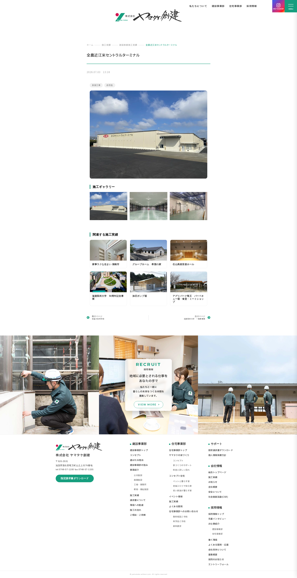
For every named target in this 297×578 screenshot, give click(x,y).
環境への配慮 (136, 505)
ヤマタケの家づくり (179, 455)
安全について (215, 492)
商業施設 (138, 480)
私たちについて (198, 6)
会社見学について (217, 549)
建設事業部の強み (139, 465)
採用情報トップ (216, 514)
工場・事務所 (140, 484)
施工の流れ (135, 510)
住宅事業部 (235, 6)
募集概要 (212, 554)
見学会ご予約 (179, 521)
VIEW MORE (147, 404)
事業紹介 (134, 470)
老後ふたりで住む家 (182, 486)
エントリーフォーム (218, 564)
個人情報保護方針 (217, 455)
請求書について (138, 500)
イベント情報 (176, 496)
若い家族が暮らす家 (182, 490)
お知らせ (212, 482)
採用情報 (252, 6)
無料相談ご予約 (180, 516)
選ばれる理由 (136, 460)
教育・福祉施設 (141, 489)
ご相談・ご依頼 (138, 515)
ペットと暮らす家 (181, 481)
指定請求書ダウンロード (75, 478)
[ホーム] (148, 15)
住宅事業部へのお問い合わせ (183, 511)
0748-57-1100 (66, 469)
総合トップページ (217, 472)
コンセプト (135, 455)
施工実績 (106, 44)
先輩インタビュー (217, 519)
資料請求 (177, 526)
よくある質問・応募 (218, 544)
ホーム (90, 44)
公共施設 (138, 475)
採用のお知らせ (216, 559)
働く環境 (212, 540)
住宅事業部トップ (178, 450)
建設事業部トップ (139, 450)
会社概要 (212, 487)
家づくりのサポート (182, 465)
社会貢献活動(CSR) (218, 497)
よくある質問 (176, 506)
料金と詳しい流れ (181, 470)
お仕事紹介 (214, 523)
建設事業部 (218, 6)
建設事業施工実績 (128, 44)
